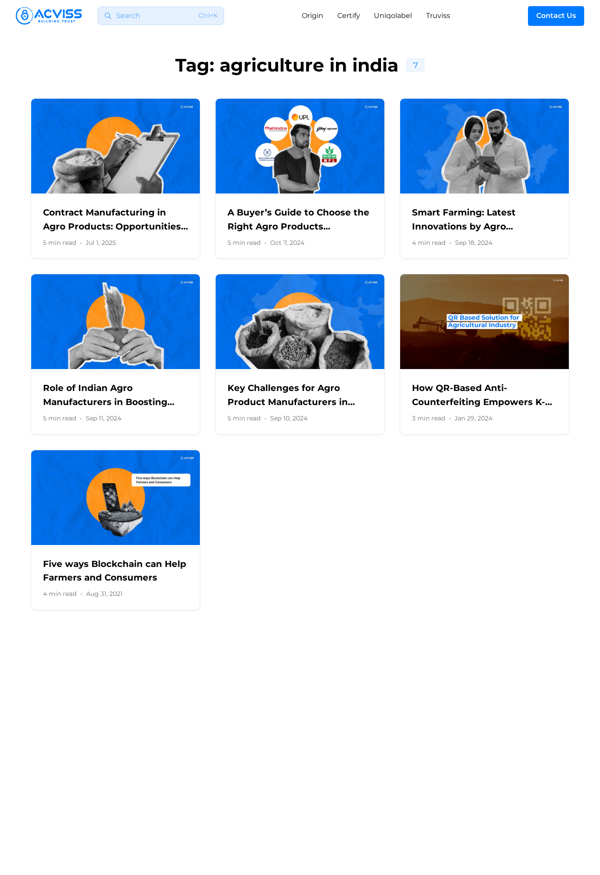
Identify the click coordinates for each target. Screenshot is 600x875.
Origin (312, 15)
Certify (348, 15)
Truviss (438, 15)
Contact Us (556, 15)
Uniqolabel (393, 15)
